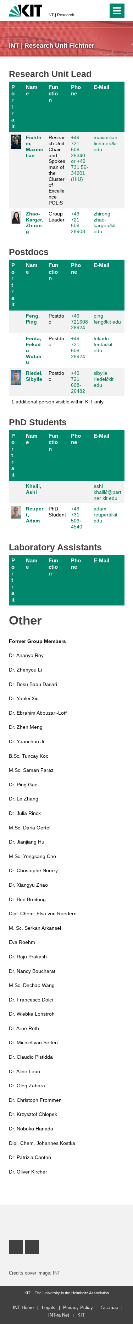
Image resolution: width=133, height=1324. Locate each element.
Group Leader (57, 217)
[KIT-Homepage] (26, 10)
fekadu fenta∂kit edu (103, 344)
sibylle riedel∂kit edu (103, 379)
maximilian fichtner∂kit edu (106, 143)
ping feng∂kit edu (107, 319)
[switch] (101, 10)
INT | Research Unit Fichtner (64, 15)
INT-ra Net (58, 1315)
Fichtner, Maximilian (34, 146)
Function (53, 93)
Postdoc (56, 319)
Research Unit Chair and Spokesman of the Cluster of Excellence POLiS (57, 170)
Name (31, 90)
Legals (48, 1307)
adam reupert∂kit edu (105, 515)
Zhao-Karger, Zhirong (34, 222)
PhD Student (57, 512)
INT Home (23, 1307)
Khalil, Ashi (33, 489)
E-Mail (101, 87)
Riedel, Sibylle (34, 376)
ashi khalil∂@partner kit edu (107, 492)
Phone (76, 90)
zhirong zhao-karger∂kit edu (105, 222)
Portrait (13, 106)
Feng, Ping (33, 319)
